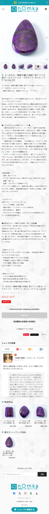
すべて (7, 349)
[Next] (46, 37)
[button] (3, 9)
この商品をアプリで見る (24, 329)
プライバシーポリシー (24, 498)
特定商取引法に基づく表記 (24, 501)
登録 (42, 474)
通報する (43, 334)
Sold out (24, 315)
